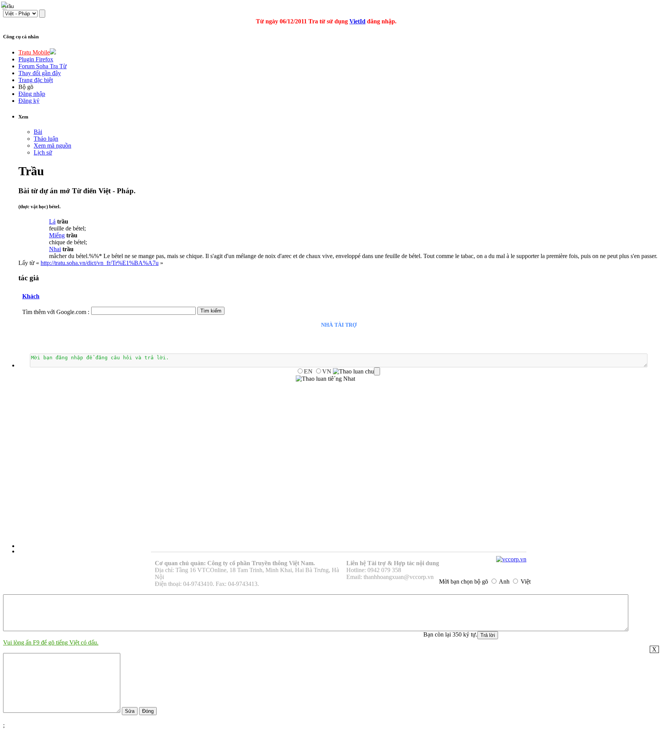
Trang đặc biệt (35, 80)
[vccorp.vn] (511, 559)
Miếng (57, 235)
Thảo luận (46, 138)
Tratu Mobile (34, 52)
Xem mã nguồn (52, 145)
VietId (357, 21)
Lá (52, 221)
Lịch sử (43, 152)
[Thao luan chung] (356, 371)
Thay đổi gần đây (39, 73)
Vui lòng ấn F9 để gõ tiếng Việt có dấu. (50, 642)
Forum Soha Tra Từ (42, 66)
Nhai (55, 249)
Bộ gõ (25, 87)
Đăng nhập (31, 93)
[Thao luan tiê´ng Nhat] (325, 378)
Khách (30, 296)
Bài (38, 131)
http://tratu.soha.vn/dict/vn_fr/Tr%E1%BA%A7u (100, 263)
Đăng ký (28, 100)
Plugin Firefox (35, 59)
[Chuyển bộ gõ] (5, 5)
